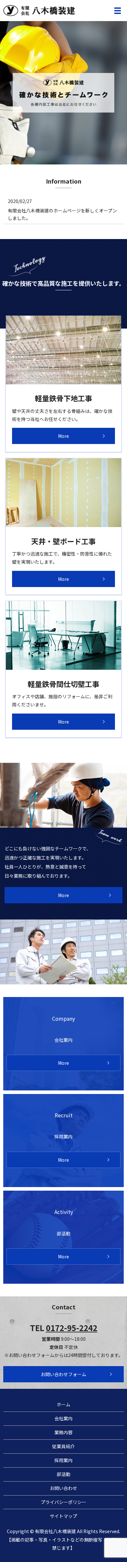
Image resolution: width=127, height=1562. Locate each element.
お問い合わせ (63, 1488)
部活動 (63, 1474)
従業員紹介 (63, 1446)
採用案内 (63, 1460)
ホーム (63, 1404)
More (63, 436)
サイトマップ (63, 1516)
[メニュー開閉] (117, 10)
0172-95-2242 (71, 1327)
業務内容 (63, 1432)
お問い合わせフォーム (63, 1374)
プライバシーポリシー (63, 1502)
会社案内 (63, 1418)
